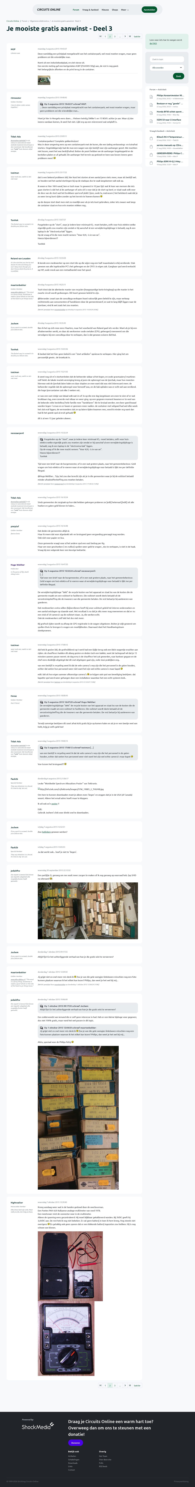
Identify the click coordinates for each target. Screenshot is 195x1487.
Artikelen (72, 1456)
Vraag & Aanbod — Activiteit (162, 131)
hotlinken (46, 831)
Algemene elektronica (39, 21)
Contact (71, 1470)
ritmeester (16, 97)
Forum (76, 9)
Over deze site (105, 1459)
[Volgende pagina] (125, 36)
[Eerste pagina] (100, 36)
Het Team (103, 1456)
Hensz (14, 695)
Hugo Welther (18, 564)
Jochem (14, 323)
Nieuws (105, 9)
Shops (115, 9)
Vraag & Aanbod (90, 9)
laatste (137, 36)
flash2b (14, 778)
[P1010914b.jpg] (44, 80)
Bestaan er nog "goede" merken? (173, 103)
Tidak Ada (16, 136)
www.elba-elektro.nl (18, 292)
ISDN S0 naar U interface (169, 119)
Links (70, 1466)
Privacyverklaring (181, 1481)
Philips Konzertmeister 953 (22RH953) (175, 95)
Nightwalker (17, 1202)
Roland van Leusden (21, 258)
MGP (13, 49)
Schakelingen (73, 1459)
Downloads (72, 1463)
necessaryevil (17, 433)
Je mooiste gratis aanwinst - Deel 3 (66, 21)
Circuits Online (12, 21)
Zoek (178, 76)
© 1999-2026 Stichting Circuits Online (22, 1481)
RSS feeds (103, 1466)
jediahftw (15, 870)
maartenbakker (18, 284)
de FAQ (153, 43)
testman (15, 172)
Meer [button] (123, 9)
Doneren (75, 1442)
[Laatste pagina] (129, 36)
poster (54, 803)
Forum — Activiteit (158, 89)
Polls (101, 1463)
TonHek (14, 220)
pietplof (15, 526)
